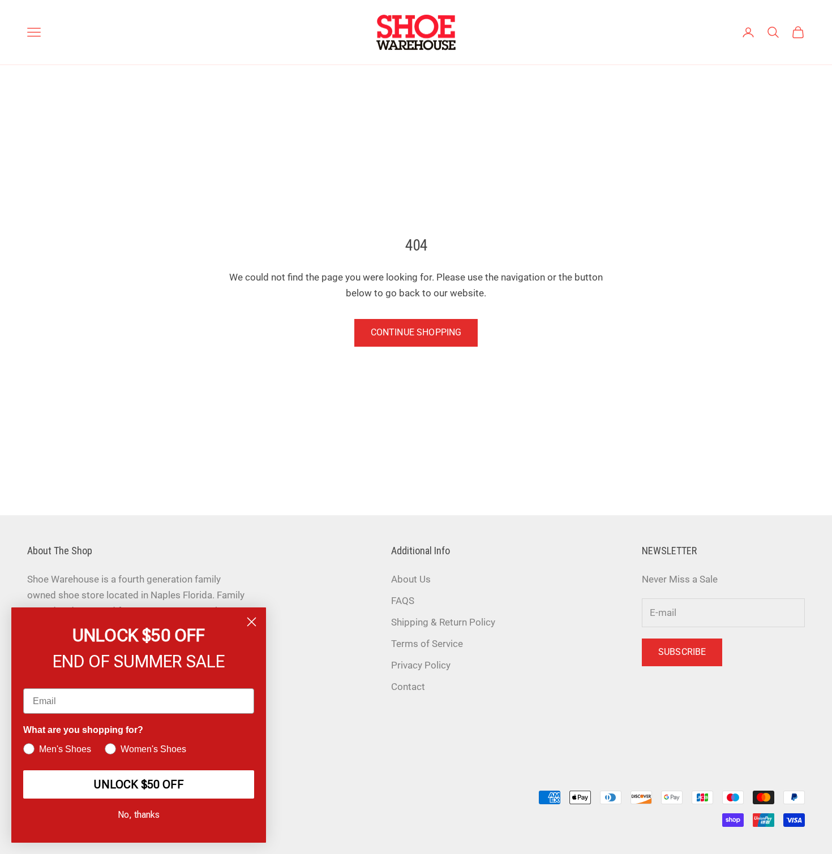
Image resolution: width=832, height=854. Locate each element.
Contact (408, 686)
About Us (411, 579)
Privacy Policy (421, 665)
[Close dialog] (251, 622)
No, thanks (139, 814)
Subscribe (682, 651)
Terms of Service (427, 643)
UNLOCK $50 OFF (138, 784)
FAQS (402, 600)
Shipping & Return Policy (443, 622)
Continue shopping (416, 332)
